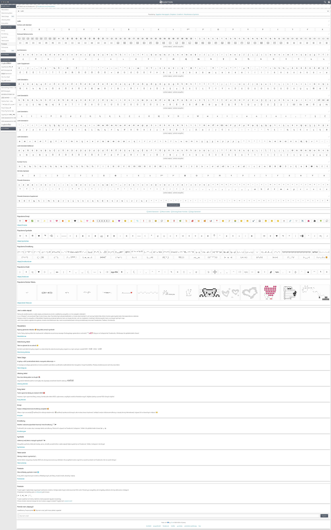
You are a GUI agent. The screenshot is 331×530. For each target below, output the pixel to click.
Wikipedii (39, 492)
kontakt (148, 526)
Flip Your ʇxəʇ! (5, 77)
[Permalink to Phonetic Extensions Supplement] (329, 196)
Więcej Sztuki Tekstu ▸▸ (24, 303)
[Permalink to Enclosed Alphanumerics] (329, 34)
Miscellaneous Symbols (191, 14)
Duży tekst (4, 23)
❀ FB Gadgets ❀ (6, 70)
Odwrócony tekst (6, 13)
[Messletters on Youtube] (8, 2)
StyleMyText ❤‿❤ (7, 67)
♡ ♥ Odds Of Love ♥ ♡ (8, 104)
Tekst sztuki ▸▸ (21, 463)
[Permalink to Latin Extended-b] (329, 95)
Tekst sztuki (5, 40)
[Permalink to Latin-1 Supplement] (329, 63)
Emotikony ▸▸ (21, 431)
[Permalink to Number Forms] (329, 162)
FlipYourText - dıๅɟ (6, 101)
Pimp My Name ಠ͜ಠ (7, 111)
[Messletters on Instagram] (4, 2)
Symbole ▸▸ (21, 447)
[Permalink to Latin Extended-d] (329, 120)
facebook (166, 526)
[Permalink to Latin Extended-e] (329, 136)
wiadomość (68, 501)
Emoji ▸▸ (19, 415)
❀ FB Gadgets (5, 91)
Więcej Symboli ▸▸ (23, 241)
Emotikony (4, 34)
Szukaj (3, 51)
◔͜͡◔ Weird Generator (152, 211)
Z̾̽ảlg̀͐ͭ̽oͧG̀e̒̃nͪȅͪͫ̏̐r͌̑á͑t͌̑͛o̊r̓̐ (6, 63)
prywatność (157, 526)
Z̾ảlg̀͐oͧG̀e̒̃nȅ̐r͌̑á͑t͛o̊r (6, 125)
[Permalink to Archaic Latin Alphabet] (329, 25)
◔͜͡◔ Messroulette (164, 211)
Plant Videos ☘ (6, 108)
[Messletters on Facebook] (2, 2)
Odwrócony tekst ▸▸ (23, 352)
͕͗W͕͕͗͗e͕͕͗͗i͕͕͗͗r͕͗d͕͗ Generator (6, 73)
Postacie (4, 44)
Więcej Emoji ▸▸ (22, 225)
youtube (179, 526)
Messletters (5, 10)
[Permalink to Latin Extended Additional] (329, 145)
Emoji (3, 30)
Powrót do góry (173, 205)
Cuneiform (180, 14)
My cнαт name (6, 80)
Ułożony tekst (5, 20)
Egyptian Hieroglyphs (162, 14)
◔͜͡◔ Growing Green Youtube (178, 211)
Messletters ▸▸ (21, 336)
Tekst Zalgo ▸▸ (21, 368)
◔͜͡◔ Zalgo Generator (194, 211)
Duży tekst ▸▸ (21, 399)
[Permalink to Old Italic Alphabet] (329, 171)
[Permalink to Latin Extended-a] (329, 79)
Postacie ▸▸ (20, 479)
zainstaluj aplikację (190, 526)
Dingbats (173, 14)
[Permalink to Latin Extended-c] (329, 111)
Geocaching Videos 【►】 (8, 87)
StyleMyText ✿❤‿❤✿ (8, 114)
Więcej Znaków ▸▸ (23, 276)
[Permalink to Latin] (329, 21)
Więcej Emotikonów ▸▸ (24, 261)
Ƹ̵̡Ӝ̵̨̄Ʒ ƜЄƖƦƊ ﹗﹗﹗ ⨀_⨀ (8, 98)
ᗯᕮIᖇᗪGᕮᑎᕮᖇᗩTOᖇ (7, 94)
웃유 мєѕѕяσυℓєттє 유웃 (8, 118)
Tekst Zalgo (5, 16)
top (200, 526)
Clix (172, 522)
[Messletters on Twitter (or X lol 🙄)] (6, 2)
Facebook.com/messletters (46, 6)
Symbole (4, 37)
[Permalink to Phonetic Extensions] (329, 180)
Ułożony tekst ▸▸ (22, 384)
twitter (173, 526)
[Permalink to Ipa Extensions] (329, 50)
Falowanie (4, 47)
